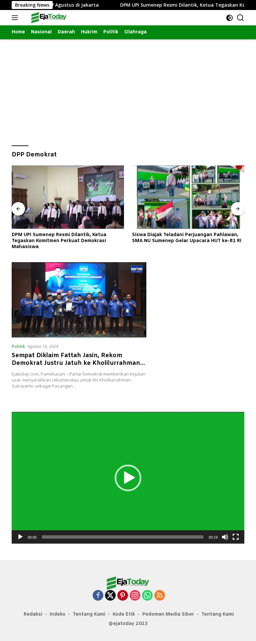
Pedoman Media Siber (168, 614)
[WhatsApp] (147, 596)
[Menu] (16, 17)
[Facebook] (98, 596)
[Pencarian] (240, 17)
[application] (128, 478)
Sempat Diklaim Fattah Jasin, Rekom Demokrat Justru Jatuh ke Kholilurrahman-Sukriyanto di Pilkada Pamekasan (77, 363)
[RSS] (159, 596)
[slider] (122, 537)
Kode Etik (124, 614)
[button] (128, 478)
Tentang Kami (89, 614)
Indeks (57, 614)
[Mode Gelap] (229, 17)
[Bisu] (225, 537)
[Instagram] (135, 596)
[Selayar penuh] (235, 537)
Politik (18, 346)
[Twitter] (110, 596)
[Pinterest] (122, 596)
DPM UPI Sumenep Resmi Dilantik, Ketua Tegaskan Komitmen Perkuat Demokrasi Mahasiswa (59, 241)
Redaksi (33, 614)
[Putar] (20, 537)
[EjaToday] (48, 17)
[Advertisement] (128, 89)
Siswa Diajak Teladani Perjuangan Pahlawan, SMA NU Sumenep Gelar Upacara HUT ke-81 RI (186, 238)
